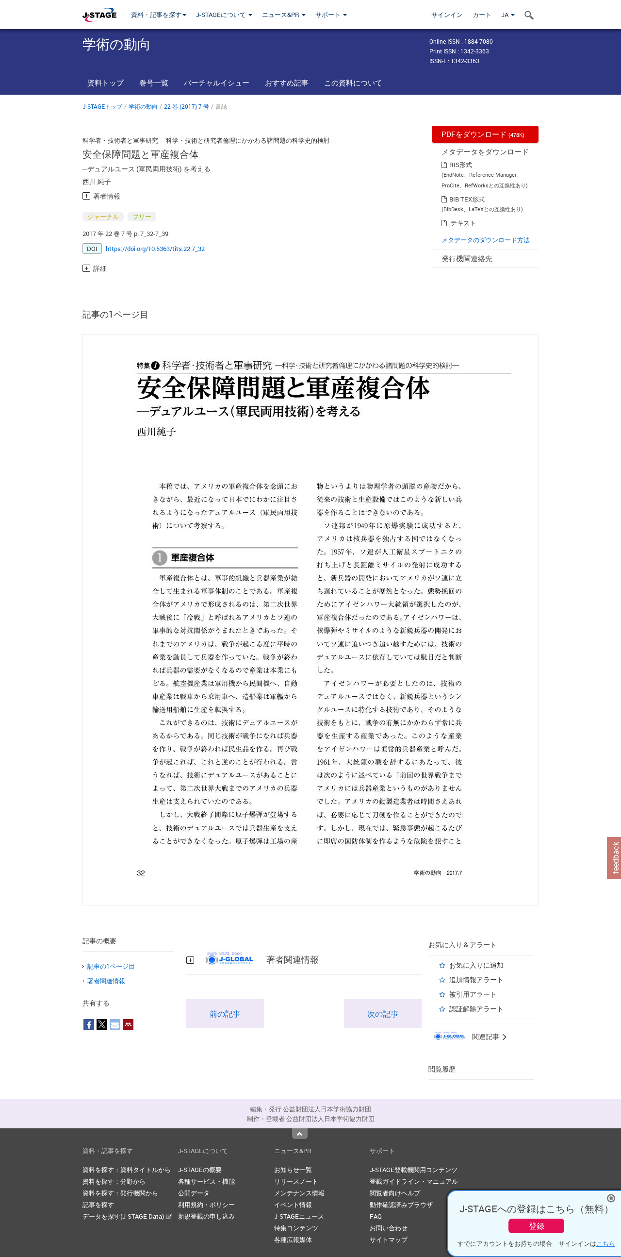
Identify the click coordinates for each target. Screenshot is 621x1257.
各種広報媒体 (293, 1239)
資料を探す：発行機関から (120, 1193)
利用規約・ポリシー (206, 1204)
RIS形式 (460, 164)
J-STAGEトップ (102, 106)
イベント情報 (293, 1204)
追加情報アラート (476, 979)
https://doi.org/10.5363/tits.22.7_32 (155, 248)
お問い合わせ (389, 1227)
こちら (605, 1243)
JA (505, 14)
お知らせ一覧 (293, 1169)
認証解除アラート (476, 1008)
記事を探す (98, 1204)
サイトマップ (389, 1239)
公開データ (194, 1193)
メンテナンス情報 (299, 1193)
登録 (536, 1226)
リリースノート (296, 1181)
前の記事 (225, 1013)
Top (300, 1133)
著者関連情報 (106, 980)
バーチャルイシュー (216, 82)
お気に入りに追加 (476, 965)
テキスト (463, 222)
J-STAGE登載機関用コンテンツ (414, 1169)
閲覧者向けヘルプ (395, 1193)
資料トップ (105, 82)
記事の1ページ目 (111, 966)
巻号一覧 (153, 82)
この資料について (353, 82)
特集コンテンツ (296, 1227)
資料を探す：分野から (114, 1181)
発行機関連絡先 (466, 258)
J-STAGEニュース (299, 1216)
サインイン (447, 14)
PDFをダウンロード (482, 134)
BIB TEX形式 (467, 199)
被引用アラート (473, 994)
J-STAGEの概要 (200, 1169)
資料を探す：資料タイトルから (126, 1169)
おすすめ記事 (287, 82)
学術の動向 (143, 106)
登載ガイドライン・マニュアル (414, 1181)
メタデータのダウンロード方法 (485, 239)
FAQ (376, 1216)
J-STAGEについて (221, 14)
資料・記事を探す (156, 14)
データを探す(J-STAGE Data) (123, 1216)
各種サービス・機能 (206, 1181)
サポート (328, 14)
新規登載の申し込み (206, 1216)
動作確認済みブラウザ (401, 1204)
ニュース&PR (281, 14)
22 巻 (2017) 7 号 (186, 106)
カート (482, 14)
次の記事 (382, 1013)
